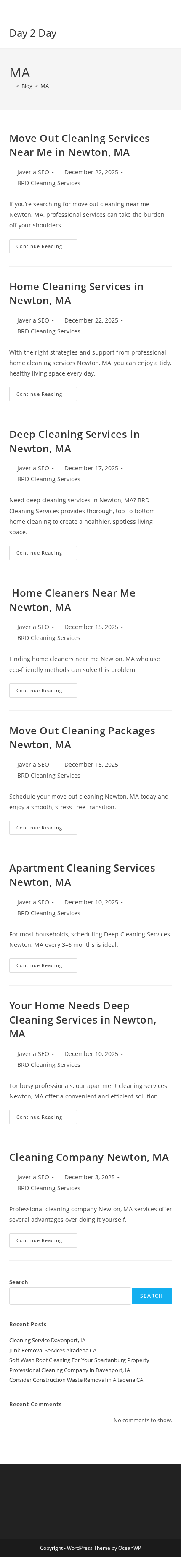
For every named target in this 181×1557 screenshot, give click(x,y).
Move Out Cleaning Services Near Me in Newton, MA (80, 145)
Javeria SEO (33, 172)
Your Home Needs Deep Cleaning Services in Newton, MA (83, 1019)
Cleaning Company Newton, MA (89, 1157)
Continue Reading (46, 244)
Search (18, 1282)
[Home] (11, 86)
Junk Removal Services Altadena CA (52, 1350)
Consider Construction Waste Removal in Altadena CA (76, 1380)
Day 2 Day (32, 33)
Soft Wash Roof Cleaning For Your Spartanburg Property (79, 1360)
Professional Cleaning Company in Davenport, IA (69, 1370)
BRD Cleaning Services (48, 183)
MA (44, 86)
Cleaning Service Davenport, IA (47, 1340)
